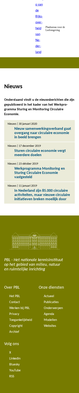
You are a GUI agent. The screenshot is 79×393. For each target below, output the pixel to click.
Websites (50, 326)
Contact (14, 302)
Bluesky (14, 364)
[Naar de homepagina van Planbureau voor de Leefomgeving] (39, 28)
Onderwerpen (53, 308)
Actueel (49, 296)
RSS (11, 376)
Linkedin (14, 358)
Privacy (14, 314)
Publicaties (51, 302)
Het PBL (14, 296)
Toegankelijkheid (20, 320)
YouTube (15, 370)
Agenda (49, 314)
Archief (14, 332)
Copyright (16, 326)
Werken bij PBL (19, 308)
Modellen (50, 320)
